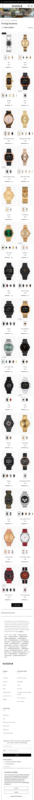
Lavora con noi (7, 696)
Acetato (14, 634)
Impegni (5, 681)
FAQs (18, 685)
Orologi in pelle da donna (15, 643)
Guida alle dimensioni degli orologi (24, 693)
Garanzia (19, 688)
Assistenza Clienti (21, 678)
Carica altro (17, 605)
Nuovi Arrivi (15, 645)
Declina (16, 792)
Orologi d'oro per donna (16, 641)
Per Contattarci (21, 698)
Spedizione (6, 715)
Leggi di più (21, 631)
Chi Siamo (5, 678)
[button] (2, 6)
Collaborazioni (7, 692)
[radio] (5, 57)
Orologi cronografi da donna (10, 638)
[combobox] (5, 750)
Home (2, 20)
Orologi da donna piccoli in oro (16, 650)
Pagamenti (6, 729)
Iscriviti (17, 755)
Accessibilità (20, 701)
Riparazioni (20, 681)
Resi (4, 718)
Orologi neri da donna (13, 636)
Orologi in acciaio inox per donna (19, 651)
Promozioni (6, 726)
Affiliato (5, 699)
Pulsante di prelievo (8, 733)
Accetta (16, 788)
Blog (4, 688)
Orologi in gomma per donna (14, 648)
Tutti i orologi (7, 20)
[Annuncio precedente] (1, 1)
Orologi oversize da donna (14, 646)
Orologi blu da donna (23, 636)
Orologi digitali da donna (13, 639)
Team (4, 685)
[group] (8, 67)
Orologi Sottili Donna (13, 653)
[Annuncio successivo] (32, 1)
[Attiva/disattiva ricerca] (29, 6)
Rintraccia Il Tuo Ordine (9, 722)
